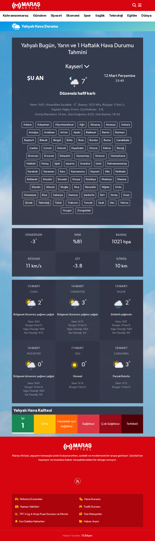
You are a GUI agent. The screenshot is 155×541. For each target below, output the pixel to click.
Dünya (146, 15)
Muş (76, 187)
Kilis (107, 171)
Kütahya (91, 179)
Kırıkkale (120, 171)
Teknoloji (116, 15)
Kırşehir (47, 179)
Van (112, 202)
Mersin (50, 187)
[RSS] (77, 481)
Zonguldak (84, 210)
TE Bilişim (86, 535)
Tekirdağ (43, 202)
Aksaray (95, 124)
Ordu (118, 187)
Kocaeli (62, 179)
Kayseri (95, 171)
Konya (76, 179)
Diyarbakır (77, 148)
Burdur (94, 140)
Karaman (49, 171)
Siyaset (56, 15)
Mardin (36, 187)
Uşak (101, 202)
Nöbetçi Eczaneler (31, 499)
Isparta (70, 163)
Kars (62, 171)
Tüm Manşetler (93, 514)
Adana (27, 124)
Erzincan (33, 155)
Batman (120, 132)
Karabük (33, 171)
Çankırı (33, 148)
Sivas (126, 195)
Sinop (114, 195)
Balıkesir (91, 132)
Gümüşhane (118, 155)
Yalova (124, 202)
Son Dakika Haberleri (32, 521)
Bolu (81, 140)
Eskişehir (65, 155)
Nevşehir (90, 187)
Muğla (64, 187)
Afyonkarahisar (64, 124)
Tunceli (88, 202)
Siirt (102, 195)
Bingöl (57, 140)
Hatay (45, 163)
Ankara (125, 124)
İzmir (99, 163)
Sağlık (100, 15)
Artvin (64, 132)
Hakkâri (31, 163)
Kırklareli (32, 179)
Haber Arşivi (91, 521)
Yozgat (67, 210)
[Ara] (134, 5)
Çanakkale (122, 140)
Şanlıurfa (89, 195)
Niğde (105, 187)
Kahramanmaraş (15, 15)
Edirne (107, 148)
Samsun (73, 195)
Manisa (121, 179)
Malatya (107, 179)
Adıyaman (43, 124)
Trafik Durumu (92, 506)
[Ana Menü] (140, 5)
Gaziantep (82, 155)
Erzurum (49, 155)
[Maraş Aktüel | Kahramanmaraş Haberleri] (26, 5)
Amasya (110, 124)
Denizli (61, 148)
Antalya (33, 132)
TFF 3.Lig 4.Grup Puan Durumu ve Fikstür (43, 514)
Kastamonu (78, 171)
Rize (44, 195)
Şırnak (29, 202)
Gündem (39, 15)
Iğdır (57, 163)
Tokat (58, 202)
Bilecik (43, 140)
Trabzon (73, 202)
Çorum (47, 148)
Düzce (94, 148)
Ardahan (49, 132)
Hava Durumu (92, 499)
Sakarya (58, 195)
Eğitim (132, 15)
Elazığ (120, 148)
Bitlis (70, 140)
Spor (87, 15)
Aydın (77, 132)
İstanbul (85, 163)
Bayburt (29, 140)
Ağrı (81, 124)
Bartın (105, 132)
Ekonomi (72, 15)
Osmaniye (30, 195)
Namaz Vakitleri (29, 506)
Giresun (100, 155)
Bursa (107, 140)
